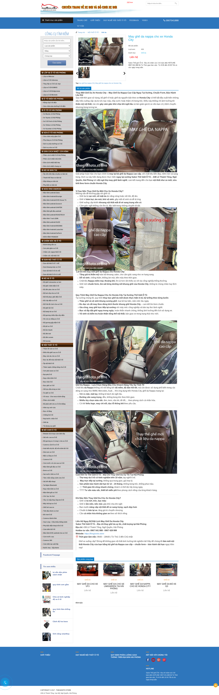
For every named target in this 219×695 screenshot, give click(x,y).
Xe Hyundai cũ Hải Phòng (52, 129)
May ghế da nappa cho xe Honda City (108, 83)
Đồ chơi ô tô (47, 515)
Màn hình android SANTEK (52, 207)
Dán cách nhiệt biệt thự (51, 162)
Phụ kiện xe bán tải (50, 185)
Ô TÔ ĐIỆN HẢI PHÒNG (53, 99)
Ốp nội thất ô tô (48, 363)
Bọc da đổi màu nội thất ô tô (53, 360)
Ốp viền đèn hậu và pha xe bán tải (55, 174)
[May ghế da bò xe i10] (166, 570)
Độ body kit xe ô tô (50, 311)
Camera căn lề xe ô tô (51, 445)
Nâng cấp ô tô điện (50, 102)
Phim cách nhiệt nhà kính (52, 159)
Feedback (134, 20)
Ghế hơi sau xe (48, 507)
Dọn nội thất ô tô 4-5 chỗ (52, 274)
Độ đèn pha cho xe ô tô (51, 289)
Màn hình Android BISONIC (52, 226)
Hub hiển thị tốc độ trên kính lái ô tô (55, 448)
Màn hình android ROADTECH (54, 215)
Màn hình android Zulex (51, 193)
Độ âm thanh (47, 330)
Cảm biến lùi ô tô (49, 529)
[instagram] (164, 660)
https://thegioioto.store (94, 534)
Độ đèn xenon (48, 337)
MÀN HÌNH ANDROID (52, 189)
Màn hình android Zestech (52, 204)
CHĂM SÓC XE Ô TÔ (52, 241)
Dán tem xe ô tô (48, 452)
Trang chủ (82, 20)
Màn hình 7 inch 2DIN (50, 218)
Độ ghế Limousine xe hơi (52, 282)
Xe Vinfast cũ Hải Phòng (51, 125)
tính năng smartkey (61, 634)
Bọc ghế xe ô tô (48, 385)
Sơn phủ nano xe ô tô (50, 371)
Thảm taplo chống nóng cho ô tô (54, 367)
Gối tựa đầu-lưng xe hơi (51, 389)
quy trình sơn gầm (61, 585)
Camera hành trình (50, 518)
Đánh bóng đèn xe (49, 245)
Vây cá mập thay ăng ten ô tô (53, 500)
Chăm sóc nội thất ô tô (51, 256)
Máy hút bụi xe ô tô (50, 504)
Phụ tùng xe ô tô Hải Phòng (52, 140)
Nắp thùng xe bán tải (50, 181)
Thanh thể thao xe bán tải (52, 178)
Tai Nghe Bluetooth (50, 485)
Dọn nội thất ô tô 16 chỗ (51, 271)
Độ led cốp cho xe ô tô (51, 293)
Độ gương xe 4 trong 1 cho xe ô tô (55, 441)
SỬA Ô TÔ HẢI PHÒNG (53, 133)
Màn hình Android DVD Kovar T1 (54, 200)
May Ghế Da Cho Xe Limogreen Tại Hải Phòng (113, 586)
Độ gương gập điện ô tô (51, 323)
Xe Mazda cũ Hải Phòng (51, 114)
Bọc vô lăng (47, 411)
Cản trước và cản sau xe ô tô (53, 463)
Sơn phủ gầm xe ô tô (50, 248)
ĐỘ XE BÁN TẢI (50, 170)
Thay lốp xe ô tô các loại (51, 84)
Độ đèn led (47, 334)
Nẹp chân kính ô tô (50, 378)
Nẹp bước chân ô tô (50, 419)
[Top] (216, 685)
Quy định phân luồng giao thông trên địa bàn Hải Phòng (126, 656)
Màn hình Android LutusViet (53, 229)
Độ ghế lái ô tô (48, 308)
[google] (159, 660)
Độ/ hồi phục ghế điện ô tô (52, 297)
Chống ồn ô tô (48, 415)
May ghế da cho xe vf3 (87, 585)
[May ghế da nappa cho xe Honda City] (140, 570)
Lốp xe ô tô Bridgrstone (51, 91)
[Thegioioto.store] (91, 7)
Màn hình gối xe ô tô (50, 492)
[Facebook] (148, 660)
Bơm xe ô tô (47, 470)
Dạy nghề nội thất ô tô (114, 20)
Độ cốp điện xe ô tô (50, 300)
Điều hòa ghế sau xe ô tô (52, 352)
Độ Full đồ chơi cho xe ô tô (52, 304)
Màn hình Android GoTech (52, 233)
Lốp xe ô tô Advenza (50, 80)
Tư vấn (80, 26)
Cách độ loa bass (60, 621)
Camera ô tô (47, 459)
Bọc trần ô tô (47, 382)
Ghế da (45, 422)
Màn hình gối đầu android (52, 211)
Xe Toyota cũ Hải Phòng (51, 118)
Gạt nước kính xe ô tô (51, 474)
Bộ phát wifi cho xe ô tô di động (54, 404)
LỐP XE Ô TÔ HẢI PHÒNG (55, 73)
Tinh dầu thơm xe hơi (51, 511)
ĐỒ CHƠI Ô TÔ (50, 430)
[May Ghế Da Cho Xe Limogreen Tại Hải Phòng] (114, 570)
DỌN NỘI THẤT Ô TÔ (53, 260)
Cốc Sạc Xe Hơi (49, 496)
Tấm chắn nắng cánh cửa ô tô (54, 478)
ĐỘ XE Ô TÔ (49, 278)
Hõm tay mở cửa (49, 408)
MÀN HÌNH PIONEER (50, 237)
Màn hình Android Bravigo (52, 196)
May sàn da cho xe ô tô (51, 356)
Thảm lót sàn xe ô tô (50, 349)
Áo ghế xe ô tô (48, 393)
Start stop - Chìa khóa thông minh (55, 522)
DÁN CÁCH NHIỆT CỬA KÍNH (56, 151)
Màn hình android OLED (51, 222)
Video (145, 20)
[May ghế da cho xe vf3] (87, 570)
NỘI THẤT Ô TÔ (50, 345)
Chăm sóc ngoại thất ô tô (52, 252)
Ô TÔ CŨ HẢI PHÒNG (53, 110)
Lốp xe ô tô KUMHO (50, 87)
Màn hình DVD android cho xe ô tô (55, 533)
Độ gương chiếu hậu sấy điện (53, 315)
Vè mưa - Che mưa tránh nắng (54, 396)
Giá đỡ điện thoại (49, 481)
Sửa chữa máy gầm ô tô (52, 136)
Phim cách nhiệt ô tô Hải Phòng (54, 155)
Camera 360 (47, 540)
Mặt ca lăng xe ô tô (50, 456)
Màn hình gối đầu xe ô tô (51, 467)
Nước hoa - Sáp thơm (51, 548)
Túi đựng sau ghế (49, 426)
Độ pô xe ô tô (48, 326)
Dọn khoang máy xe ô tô (52, 267)
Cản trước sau (48, 537)
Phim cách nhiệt (49, 400)
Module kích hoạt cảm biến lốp (54, 434)
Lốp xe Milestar (48, 76)
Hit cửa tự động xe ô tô (51, 319)
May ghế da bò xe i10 (166, 585)
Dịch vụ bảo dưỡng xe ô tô (52, 144)
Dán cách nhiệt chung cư (52, 166)
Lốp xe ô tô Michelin (50, 95)
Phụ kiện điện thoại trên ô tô (53, 526)
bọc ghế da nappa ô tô (87, 83)
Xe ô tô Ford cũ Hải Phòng (52, 121)
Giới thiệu (95, 20)
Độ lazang (46, 341)
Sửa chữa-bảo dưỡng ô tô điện (54, 106)
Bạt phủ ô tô (47, 374)
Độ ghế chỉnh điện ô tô (51, 286)
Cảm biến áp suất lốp (50, 544)
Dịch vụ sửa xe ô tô (50, 147)
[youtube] (154, 660)
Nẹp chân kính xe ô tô (51, 489)
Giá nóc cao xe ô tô (50, 437)
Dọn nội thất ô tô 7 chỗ (51, 263)
